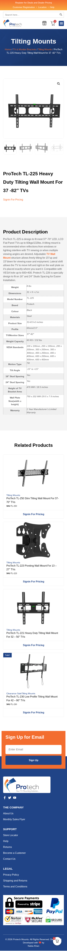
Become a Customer (14, 853)
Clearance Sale (14, 693)
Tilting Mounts (33, 41)
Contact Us (9, 859)
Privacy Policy (11, 874)
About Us (8, 813)
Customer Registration (24, 7)
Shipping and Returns (15, 880)
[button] (61, 23)
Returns (7, 847)
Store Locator (10, 835)
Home (8, 49)
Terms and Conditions (15, 886)
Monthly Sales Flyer (14, 819)
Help (52, 7)
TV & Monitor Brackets (24, 49)
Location (42, 7)
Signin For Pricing (13, 199)
